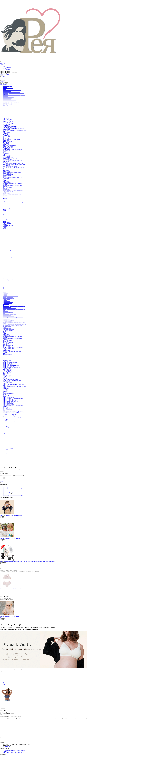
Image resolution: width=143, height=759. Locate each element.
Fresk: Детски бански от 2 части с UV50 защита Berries (10, 588)
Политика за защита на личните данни (10, 729)
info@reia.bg (7, 746)
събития (4, 68)
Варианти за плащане (7, 723)
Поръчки (4, 66)
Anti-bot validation (3, 73)
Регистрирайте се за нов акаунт (6, 77)
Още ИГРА (5, 331)
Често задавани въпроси (7, 728)
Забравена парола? (6, 76)
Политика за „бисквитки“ (8, 732)
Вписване (2, 74)
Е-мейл (1, 75)
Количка (2, 84)
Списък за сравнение (7, 67)
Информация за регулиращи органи (9, 733)
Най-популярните (6, 676)
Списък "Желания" (6, 69)
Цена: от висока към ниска (8, 675)
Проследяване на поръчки (5, 72)
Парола (1, 76)
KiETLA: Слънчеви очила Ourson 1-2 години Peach (10, 616)
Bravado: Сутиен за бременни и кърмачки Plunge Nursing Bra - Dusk (13, 702)
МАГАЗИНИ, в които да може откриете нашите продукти (14, 750)
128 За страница (6, 684)
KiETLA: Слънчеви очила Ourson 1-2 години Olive (10, 538)
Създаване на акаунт (7, 740)
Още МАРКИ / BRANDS (8, 464)
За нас (4, 722)
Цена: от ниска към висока (8, 674)
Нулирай (2, 481)
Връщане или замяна (7, 726)
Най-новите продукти (7, 673)
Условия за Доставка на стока (8, 730)
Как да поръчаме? (6, 724)
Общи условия (5, 725)
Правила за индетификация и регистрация (11, 731)
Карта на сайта (5, 735)
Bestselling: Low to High (7, 677)
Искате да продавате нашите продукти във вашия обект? (13, 752)
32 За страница (5, 683)
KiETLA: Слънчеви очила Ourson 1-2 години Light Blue (11, 515)
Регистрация (6, 74)
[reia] (30, 60)
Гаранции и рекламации (7, 727)
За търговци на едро (6, 751)
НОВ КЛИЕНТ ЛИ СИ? (7, 721)
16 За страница (5, 682)
